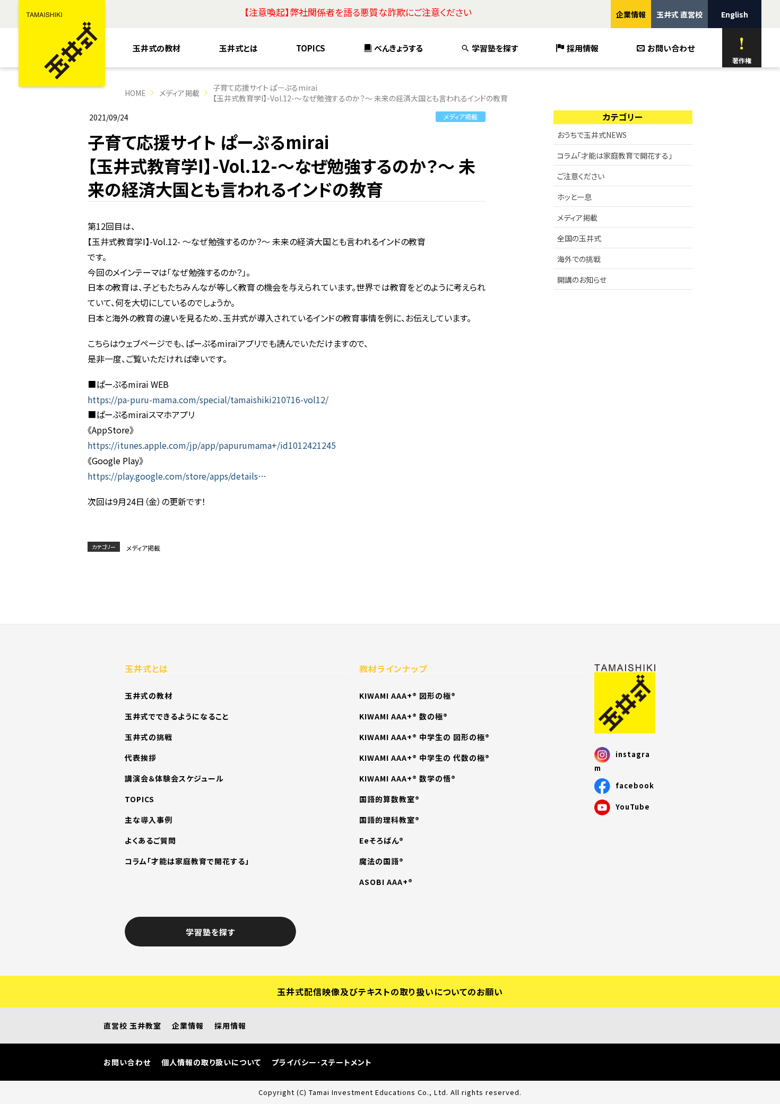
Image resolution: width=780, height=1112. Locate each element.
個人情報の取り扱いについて (211, 1062)
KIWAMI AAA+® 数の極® (403, 716)
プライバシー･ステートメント (322, 1062)
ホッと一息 (574, 197)
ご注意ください (580, 176)
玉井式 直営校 (679, 14)
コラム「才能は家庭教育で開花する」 (614, 155)
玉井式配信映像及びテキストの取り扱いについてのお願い (390, 991)
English (734, 14)
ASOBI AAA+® (386, 881)
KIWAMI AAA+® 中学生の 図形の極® (424, 737)
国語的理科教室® (389, 819)
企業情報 (631, 14)
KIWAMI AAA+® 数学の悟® (407, 778)
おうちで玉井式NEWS (592, 134)
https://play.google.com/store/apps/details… (177, 476)
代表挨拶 (141, 757)
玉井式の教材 (156, 48)
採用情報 (583, 48)
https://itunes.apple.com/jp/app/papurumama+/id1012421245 (212, 445)
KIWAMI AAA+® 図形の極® (407, 695)
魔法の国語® (381, 861)
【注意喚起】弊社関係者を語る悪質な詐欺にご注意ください (358, 12)
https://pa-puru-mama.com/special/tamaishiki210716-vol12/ (208, 399)
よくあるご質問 (150, 840)
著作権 (741, 60)
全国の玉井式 (579, 238)
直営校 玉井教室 (132, 1025)
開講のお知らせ (581, 279)
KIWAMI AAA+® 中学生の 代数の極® (424, 757)
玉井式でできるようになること (177, 716)
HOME (135, 93)
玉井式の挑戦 (148, 737)
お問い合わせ (671, 48)
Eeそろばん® (381, 840)
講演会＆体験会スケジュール (174, 778)
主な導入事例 (148, 819)
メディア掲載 (179, 93)
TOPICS (310, 48)
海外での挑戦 (579, 259)
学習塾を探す (495, 48)
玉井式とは (238, 48)
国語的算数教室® (389, 799)
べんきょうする (398, 48)
